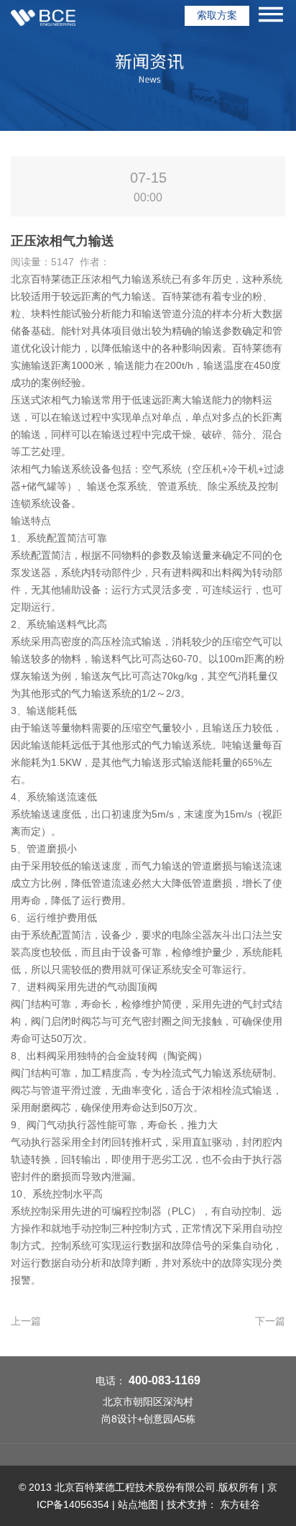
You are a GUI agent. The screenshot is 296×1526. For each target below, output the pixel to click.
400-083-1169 (164, 1380)
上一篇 (26, 1321)
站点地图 (138, 1504)
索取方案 (217, 15)
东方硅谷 (240, 1504)
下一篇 (270, 1321)
